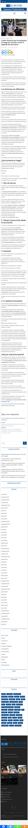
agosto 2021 (4, 621)
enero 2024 (4, 545)
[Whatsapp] (8, 52)
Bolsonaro (12, 699)
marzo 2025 (4, 518)
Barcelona (4, 696)
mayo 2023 (4, 567)
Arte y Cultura (4, 635)
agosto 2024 (4, 527)
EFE (13, 704)
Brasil (18, 699)
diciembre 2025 (5, 497)
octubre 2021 (4, 616)
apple (3, 694)
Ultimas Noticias (5, 665)
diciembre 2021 (5, 610)
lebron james (5, 715)
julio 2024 (3, 529)
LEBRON (16, 712)
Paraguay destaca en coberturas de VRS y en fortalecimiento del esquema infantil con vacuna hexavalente (13, 471)
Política (3, 659)
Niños (14, 717)
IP (22, 709)
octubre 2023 (4, 554)
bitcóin (22, 696)
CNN (23, 699)
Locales (3, 654)
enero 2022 (4, 608)
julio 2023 (3, 562)
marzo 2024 (4, 540)
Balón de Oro (17, 694)
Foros (18, 812)
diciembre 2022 (5, 581)
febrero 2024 (4, 543)
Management (4, 657)
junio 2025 (4, 513)
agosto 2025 (4, 508)
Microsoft (19, 715)
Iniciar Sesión (12, 812)
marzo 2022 (4, 602)
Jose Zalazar (4, 47)
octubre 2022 (4, 586)
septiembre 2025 (5, 505)
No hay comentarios (13, 47)
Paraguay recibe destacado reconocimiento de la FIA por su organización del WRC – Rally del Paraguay (13, 464)
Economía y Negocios (6, 646)
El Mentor (4, 801)
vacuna (20, 722)
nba (10, 717)
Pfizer (10, 720)
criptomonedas (14, 701)
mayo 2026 (4, 494)
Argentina (9, 694)
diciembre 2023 (5, 548)
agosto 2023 (4, 559)
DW (3, 704)
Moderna (4, 717)
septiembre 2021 (5, 619)
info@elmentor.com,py (6, 799)
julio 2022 (3, 594)
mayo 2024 (4, 535)
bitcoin (16, 696)
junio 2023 (4, 564)
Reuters (16, 720)
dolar (21, 701)
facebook (17, 707)
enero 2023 (4, 578)
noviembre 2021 (5, 613)
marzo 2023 (4, 572)
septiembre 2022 (5, 589)
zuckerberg (18, 725)
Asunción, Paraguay (6, 792)
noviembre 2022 (5, 583)
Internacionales (5, 651)
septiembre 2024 (5, 524)
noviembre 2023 (5, 551)
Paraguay (4, 720)
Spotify (3, 722)
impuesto (4, 709)
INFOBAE (17, 709)
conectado (14, 418)
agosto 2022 (4, 591)
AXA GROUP (20, 815)
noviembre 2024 (5, 521)
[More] (11, 52)
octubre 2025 (4, 502)
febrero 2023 (4, 575)
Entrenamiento (5, 649)
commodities (5, 701)
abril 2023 (3, 570)
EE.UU (8, 704)
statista (9, 722)
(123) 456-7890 (6, 794)
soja (21, 720)
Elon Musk (19, 704)
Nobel (20, 717)
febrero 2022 (4, 605)
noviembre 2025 (5, 499)
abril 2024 (3, 537)
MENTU (12, 715)
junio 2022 (4, 597)
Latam (10, 712)
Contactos (24, 812)
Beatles (10, 696)
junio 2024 (4, 532)
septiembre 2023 (5, 556)
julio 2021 (3, 624)
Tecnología (3, 662)
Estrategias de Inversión (7, 707)
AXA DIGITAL (15, 815)
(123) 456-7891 (6, 796)
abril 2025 (3, 516)
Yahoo (11, 725)
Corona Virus (9, 37)
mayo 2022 (4, 600)
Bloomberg (4, 699)
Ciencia (3, 37)
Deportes (3, 643)
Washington (4, 725)
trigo (15, 722)
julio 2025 (3, 510)
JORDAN (4, 712)
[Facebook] (2, 52)
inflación (11, 709)
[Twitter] (5, 52)
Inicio (6, 812)
